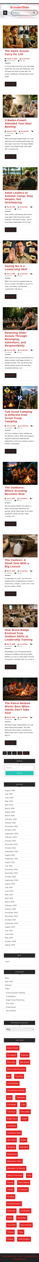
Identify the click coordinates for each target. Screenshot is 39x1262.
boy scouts (24, 1062)
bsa (8, 1076)
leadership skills (14, 1133)
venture (10, 1239)
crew (9, 1097)
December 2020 (11, 869)
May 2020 (9, 894)
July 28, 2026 (10, 207)
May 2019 (9, 938)
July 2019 (9, 930)
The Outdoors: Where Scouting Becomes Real (16, 490)
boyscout (24, 1055)
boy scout (11, 1062)
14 (20, 753)
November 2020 (11, 873)
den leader (25, 1112)
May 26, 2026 (10, 644)
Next (26, 753)
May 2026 (9, 801)
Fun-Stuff (10, 1003)
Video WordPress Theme (12, 1256)
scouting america (14, 1204)
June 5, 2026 (10, 498)
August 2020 (10, 884)
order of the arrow (14, 1175)
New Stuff (9, 981)
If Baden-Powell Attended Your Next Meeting (18, 123)
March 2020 (10, 902)
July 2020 (9, 887)
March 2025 (10, 815)
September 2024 (11, 833)
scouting (10, 1197)
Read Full (11, 84)
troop (21, 1232)
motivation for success (16, 1168)
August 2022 (10, 855)
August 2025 (10, 812)
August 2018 (10, 945)
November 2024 (11, 826)
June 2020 (9, 891)
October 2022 (10, 848)
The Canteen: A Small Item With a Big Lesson (17, 563)
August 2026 (10, 790)
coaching (19, 1076)
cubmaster (20, 1097)
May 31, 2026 (10, 571)
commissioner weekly (16, 1090)
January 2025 (10, 823)
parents (10, 1182)
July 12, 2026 (10, 274)
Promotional (11, 1007)
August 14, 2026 (11, 59)
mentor (23, 1140)
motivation (24, 1147)
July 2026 (9, 794)
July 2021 (9, 866)
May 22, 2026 (10, 717)
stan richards (26, 1225)
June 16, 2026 (11, 426)
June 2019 (9, 934)
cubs (23, 1105)
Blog (7, 978)
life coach (11, 1140)
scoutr (9, 1218)
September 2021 (11, 859)
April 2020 (9, 898)
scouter (10, 1189)
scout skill (11, 1225)
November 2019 (11, 916)
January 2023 (10, 841)
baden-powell (12, 1048)
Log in (7, 961)
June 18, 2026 (11, 350)
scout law (11, 1211)
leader (24, 1119)
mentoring (11, 1147)
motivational (12, 1154)
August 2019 (10, 927)
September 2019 (11, 923)
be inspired (11, 1055)
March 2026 (10, 808)
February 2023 (11, 837)
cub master (11, 1105)
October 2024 (10, 830)
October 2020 (10, 877)
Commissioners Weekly (15, 993)
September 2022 (11, 851)
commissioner (12, 1083)
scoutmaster (25, 1211)
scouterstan (23, 1189)
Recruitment (11, 1011)
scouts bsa (21, 1218)
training (10, 1232)
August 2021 (10, 862)
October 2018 (10, 941)
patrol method (23, 1182)
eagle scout (12, 1119)
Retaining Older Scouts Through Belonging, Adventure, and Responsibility (16, 339)
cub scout (11, 1112)
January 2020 (10, 909)
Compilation (11, 996)
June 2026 (9, 798)
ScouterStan (19, 7)
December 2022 (11, 844)
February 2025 (11, 819)
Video (7, 989)
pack (29, 1175)
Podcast (8, 985)
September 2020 (11, 880)
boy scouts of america (16, 1069)
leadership (11, 1126)
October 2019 (10, 920)
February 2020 (11, 905)
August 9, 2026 (11, 131)
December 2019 (11, 913)
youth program (24, 1239)
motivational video (14, 1161)
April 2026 (9, 805)
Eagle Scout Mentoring (15, 1000)
